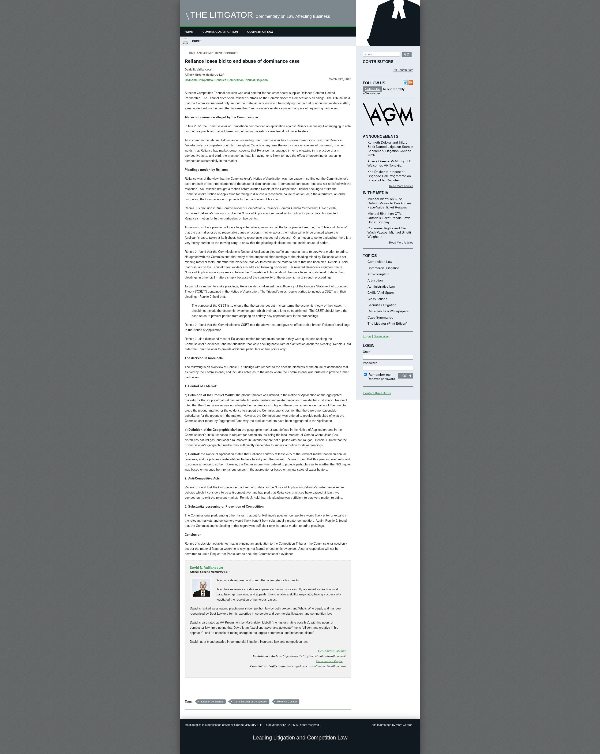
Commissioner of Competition (250, 701)
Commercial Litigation (220, 31)
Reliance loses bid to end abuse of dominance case (242, 61)
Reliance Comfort (287, 701)
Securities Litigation (382, 305)
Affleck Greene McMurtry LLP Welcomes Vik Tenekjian (389, 163)
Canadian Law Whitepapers (388, 311)
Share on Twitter (202, 690)
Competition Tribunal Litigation (247, 80)
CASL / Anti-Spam (381, 292)
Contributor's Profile (329, 661)
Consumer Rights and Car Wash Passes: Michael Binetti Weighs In (389, 232)
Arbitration (375, 280)
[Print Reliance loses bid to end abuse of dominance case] (185, 41)
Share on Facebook (190, 690)
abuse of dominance (211, 701)
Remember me (379, 374)
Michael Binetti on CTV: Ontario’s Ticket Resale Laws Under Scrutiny (389, 218)
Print (197, 41)
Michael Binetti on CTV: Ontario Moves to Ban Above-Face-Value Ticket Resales (389, 203)
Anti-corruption (378, 274)
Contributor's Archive (332, 651)
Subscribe (372, 89)
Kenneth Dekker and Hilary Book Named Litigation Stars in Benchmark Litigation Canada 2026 (390, 149)
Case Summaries (380, 317)
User (366, 351)
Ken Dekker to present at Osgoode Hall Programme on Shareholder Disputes (389, 176)
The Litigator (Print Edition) (387, 323)
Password (370, 363)
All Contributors (403, 70)
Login (367, 336)
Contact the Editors (377, 393)
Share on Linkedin (214, 690)
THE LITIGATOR (221, 15)
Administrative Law (381, 286)
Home (189, 31)
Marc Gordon (404, 725)
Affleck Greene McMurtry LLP (243, 725)
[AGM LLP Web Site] (388, 130)
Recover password (381, 379)
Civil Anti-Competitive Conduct (213, 53)
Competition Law (260, 31)
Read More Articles (401, 186)
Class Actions (377, 299)
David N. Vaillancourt (198, 69)
